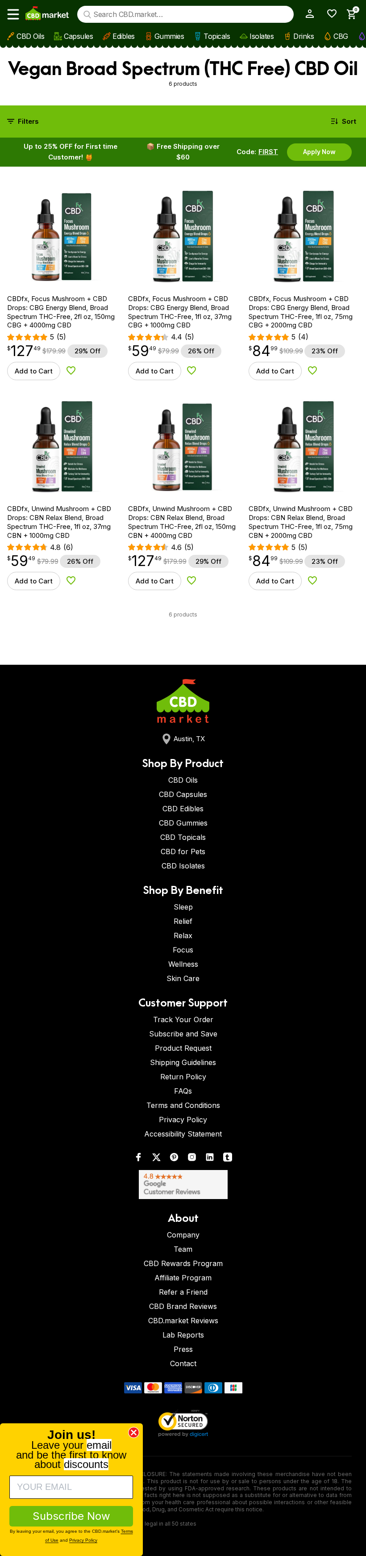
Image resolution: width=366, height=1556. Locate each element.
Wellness (183, 964)
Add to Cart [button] (34, 371)
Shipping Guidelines (183, 1062)
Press (183, 1349)
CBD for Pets (183, 851)
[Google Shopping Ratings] (183, 1184)
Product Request (183, 1048)
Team (183, 1249)
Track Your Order (183, 1019)
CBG (340, 36)
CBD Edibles (183, 808)
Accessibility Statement (183, 1133)
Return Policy (183, 1076)
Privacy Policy (183, 1119)
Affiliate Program (183, 1277)
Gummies (169, 36)
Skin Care (183, 978)
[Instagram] (191, 1159)
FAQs (183, 1090)
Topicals (217, 36)
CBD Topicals (183, 837)
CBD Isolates (183, 865)
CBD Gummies (183, 822)
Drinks (303, 36)
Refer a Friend (183, 1292)
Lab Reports (183, 1334)
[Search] (87, 14)
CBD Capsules (183, 794)
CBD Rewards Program (183, 1263)
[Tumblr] (227, 1159)
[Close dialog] (133, 1432)
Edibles (123, 36)
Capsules (78, 36)
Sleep (183, 906)
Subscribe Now (71, 1516)
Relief (183, 921)
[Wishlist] (329, 13)
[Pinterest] (174, 1159)
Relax (183, 935)
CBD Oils (30, 36)
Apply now (319, 151)
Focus (183, 949)
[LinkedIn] (209, 1159)
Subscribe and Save (183, 1033)
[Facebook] (138, 1159)
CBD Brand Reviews (183, 1306)
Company (183, 1234)
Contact (183, 1363)
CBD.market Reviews (183, 1320)
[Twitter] (156, 1159)
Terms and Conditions (183, 1105)
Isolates (262, 36)
